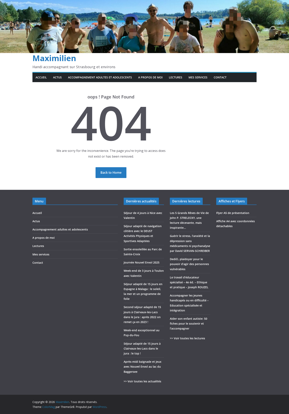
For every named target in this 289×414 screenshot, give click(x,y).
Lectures (175, 77)
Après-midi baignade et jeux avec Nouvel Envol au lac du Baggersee (142, 366)
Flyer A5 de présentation (232, 213)
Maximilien (54, 58)
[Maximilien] (144, 3)
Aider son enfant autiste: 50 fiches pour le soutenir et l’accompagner (188, 323)
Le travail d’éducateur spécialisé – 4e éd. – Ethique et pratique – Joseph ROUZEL (189, 282)
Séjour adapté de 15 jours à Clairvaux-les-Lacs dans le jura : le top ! (142, 348)
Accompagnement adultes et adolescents (100, 77)
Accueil (41, 77)
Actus (57, 77)
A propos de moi (150, 77)
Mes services (198, 77)
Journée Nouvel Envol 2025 (141, 262)
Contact (220, 77)
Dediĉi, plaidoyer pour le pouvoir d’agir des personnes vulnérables (189, 264)
